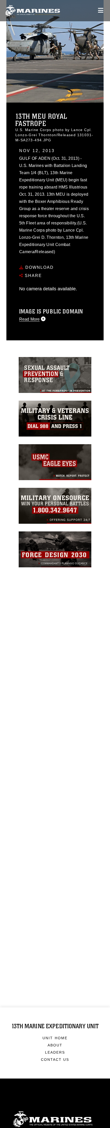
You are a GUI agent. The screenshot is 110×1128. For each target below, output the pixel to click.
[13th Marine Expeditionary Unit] (32, 10)
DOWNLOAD (39, 267)
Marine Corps (55, 1119)
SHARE (32, 275)
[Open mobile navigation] (100, 10)
